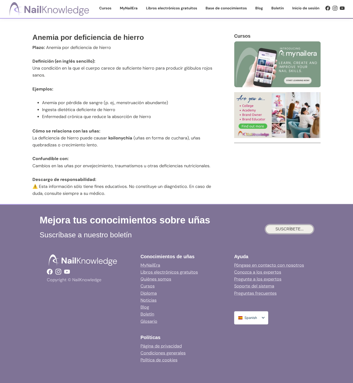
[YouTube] (342, 8)
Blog (144, 307)
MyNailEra (150, 265)
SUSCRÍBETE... (289, 229)
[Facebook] (327, 8)
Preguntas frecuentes (255, 293)
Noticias (148, 300)
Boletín (147, 314)
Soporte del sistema (254, 286)
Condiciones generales (163, 353)
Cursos (147, 286)
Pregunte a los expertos (257, 279)
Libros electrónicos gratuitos (169, 272)
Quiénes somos (155, 279)
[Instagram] (335, 8)
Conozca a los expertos (257, 272)
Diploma (148, 293)
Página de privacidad (161, 346)
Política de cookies (158, 360)
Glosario (148, 321)
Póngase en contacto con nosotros (269, 265)
